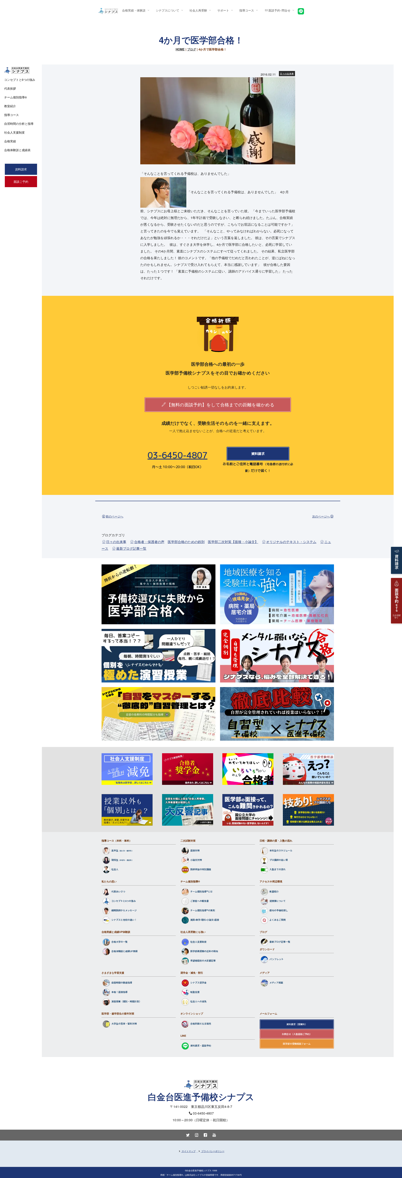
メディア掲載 (276, 982)
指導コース (11, 115)
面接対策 (195, 850)
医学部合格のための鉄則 (186, 541)
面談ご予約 (21, 181)
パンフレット (276, 959)
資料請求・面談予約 (200, 1045)
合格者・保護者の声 (149, 541)
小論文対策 (196, 860)
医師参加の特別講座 (200, 869)
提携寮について (277, 900)
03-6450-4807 (177, 455)
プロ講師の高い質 (278, 860)
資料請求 (258, 453)
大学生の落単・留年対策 (124, 1023)
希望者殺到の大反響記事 (203, 960)
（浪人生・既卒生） (125, 851)
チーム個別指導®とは (201, 891)
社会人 (114, 869)
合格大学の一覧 (119, 941)
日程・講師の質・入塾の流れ (276, 840)
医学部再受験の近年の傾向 (204, 951)
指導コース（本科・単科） (117, 840)
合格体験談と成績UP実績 (124, 951)
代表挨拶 (10, 88)
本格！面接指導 (119, 992)
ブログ (191, 49)
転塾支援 (195, 992)
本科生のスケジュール (280, 850)
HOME (180, 49)
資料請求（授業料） (296, 1024)
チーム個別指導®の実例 (202, 910)
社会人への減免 (198, 1001)
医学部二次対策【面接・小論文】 (233, 541)
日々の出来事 (287, 73)
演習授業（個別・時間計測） (126, 1001)
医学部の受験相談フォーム (297, 1043)
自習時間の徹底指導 (121, 982)
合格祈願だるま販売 (200, 1023)
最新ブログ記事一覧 (131, 548)
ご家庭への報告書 (199, 900)
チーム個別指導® (190, 881)
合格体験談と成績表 (17, 150)
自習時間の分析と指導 (19, 123)
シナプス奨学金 (198, 982)
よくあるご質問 (277, 919)
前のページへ (114, 516)
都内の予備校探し (278, 910)
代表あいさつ (118, 891)
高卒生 (114, 850)
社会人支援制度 (198, 941)
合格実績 (10, 141)
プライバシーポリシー (212, 1151)
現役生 (114, 860)
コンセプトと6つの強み (123, 900)
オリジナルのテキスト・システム (291, 541)
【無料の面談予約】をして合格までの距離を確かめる (220, 404)
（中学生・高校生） (125, 860)
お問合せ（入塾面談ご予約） (297, 1034)
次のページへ (321, 516)
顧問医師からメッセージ (124, 910)
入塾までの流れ (277, 869)
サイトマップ (189, 1151)
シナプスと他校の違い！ (124, 919)
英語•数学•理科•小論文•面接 (204, 919)
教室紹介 (274, 891)
